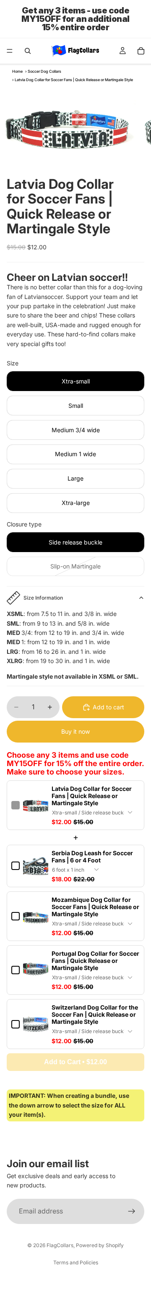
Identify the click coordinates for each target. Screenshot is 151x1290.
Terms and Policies (75, 1262)
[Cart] (141, 51)
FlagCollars (60, 1245)
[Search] (27, 51)
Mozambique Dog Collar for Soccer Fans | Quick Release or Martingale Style (95, 906)
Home (17, 71)
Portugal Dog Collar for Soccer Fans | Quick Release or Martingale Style (95, 960)
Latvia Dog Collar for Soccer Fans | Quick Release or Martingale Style (92, 795)
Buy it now (75, 731)
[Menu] (9, 51)
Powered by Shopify (100, 1245)
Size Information (43, 598)
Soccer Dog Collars (44, 71)
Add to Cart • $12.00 (75, 1061)
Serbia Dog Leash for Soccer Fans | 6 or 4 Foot (92, 856)
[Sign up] (132, 1211)
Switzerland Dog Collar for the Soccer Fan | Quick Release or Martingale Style (95, 1014)
